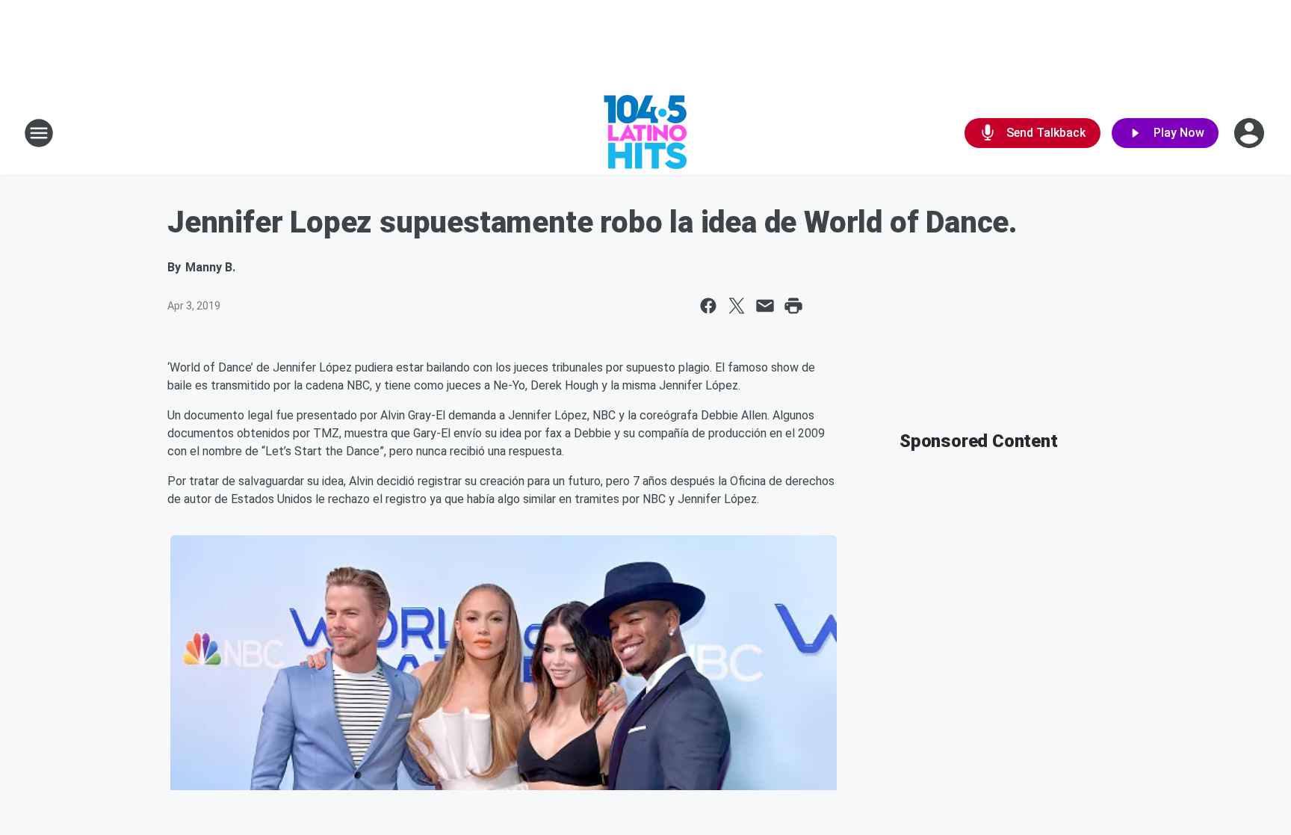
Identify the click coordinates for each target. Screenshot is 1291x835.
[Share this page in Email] (765, 305)
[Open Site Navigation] (39, 133)
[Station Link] (645, 133)
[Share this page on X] (736, 305)
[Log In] (1250, 133)
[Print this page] (793, 305)
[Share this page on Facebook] (708, 305)
